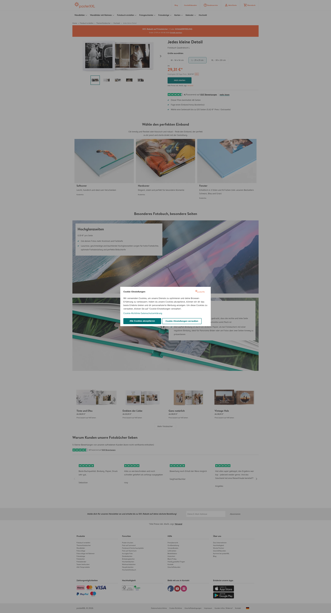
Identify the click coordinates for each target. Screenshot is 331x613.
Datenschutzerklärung (151, 313)
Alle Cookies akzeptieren (142, 321)
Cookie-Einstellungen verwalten (182, 321)
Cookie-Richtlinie (131, 313)
